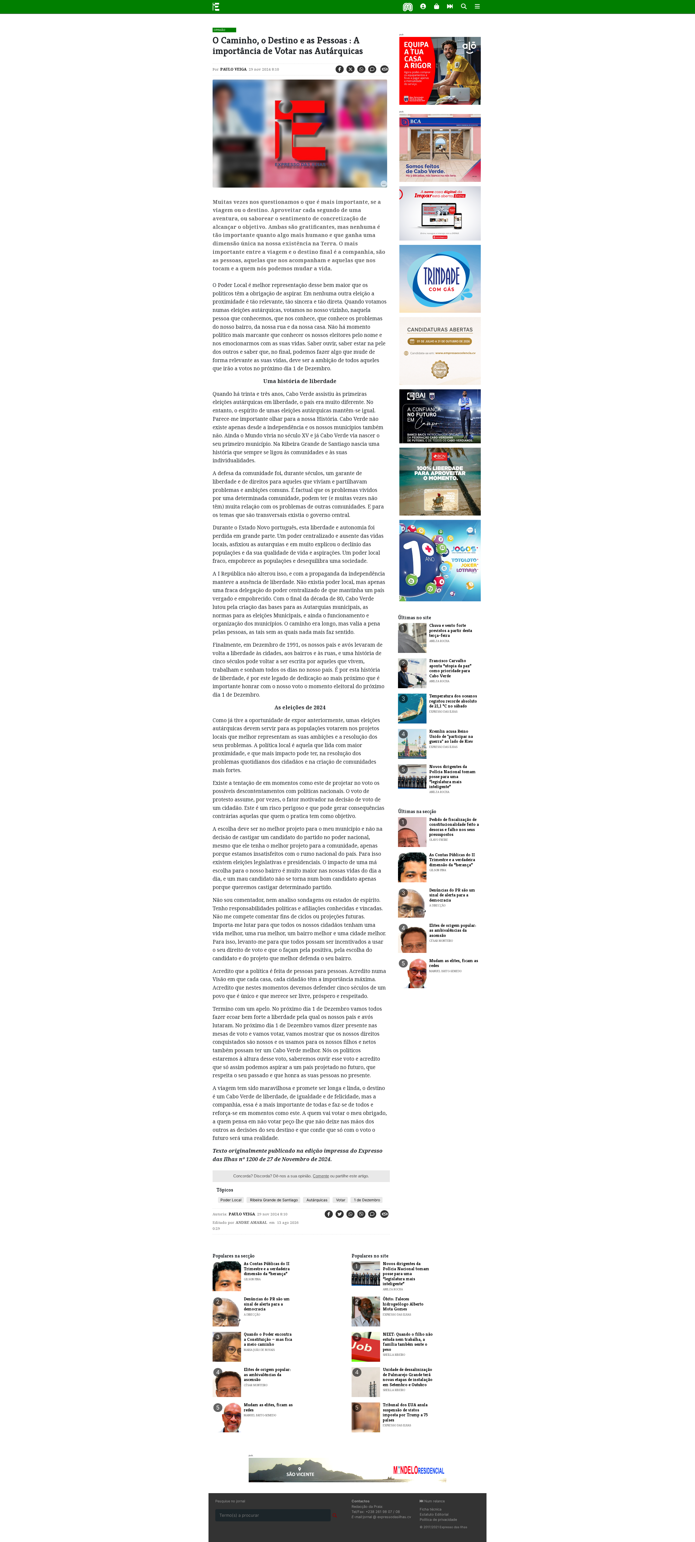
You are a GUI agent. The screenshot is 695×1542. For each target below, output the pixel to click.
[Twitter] (350, 69)
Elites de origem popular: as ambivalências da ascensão (452, 930)
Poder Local (230, 1200)
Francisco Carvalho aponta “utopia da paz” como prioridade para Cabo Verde (450, 668)
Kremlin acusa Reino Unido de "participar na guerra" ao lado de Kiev (451, 736)
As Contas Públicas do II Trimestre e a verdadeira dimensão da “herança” (452, 860)
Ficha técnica (430, 1509)
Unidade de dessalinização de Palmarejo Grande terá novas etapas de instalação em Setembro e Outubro (407, 1377)
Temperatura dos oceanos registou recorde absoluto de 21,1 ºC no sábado (453, 701)
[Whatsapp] (361, 69)
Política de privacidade (438, 1520)
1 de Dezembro (366, 1200)
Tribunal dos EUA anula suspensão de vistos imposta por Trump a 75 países (405, 1412)
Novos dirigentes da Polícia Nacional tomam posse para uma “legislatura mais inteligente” (452, 776)
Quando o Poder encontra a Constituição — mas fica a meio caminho (268, 1339)
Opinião (219, 29)
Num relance (434, 1501)
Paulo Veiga (233, 69)
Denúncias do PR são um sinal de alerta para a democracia (452, 895)
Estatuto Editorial (434, 1514)
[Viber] (361, 1214)
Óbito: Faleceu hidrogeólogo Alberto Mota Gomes (403, 1304)
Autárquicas (316, 1200)
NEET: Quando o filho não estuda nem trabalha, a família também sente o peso (408, 1341)
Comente (321, 1176)
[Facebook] (340, 69)
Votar (340, 1200)
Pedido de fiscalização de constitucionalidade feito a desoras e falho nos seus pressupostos (454, 827)
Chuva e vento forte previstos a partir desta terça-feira (450, 630)
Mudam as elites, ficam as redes (453, 963)
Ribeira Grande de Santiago (273, 1200)
